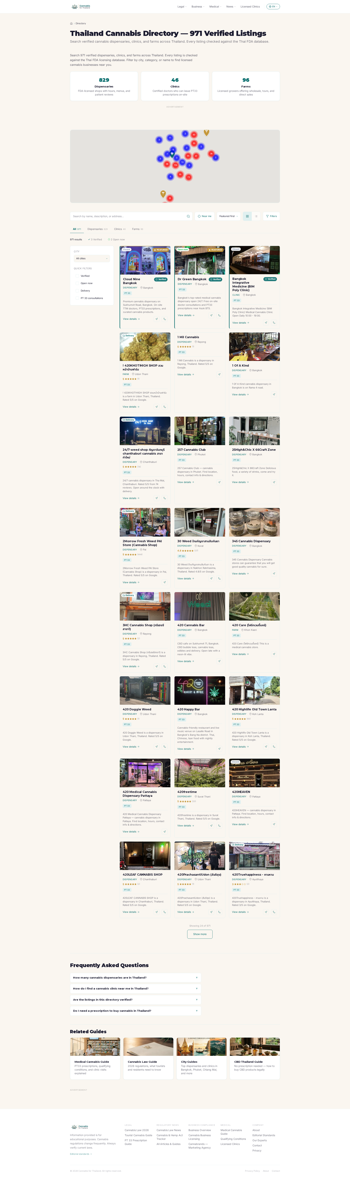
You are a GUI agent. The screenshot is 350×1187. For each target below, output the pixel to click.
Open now (87, 283)
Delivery (85, 290)
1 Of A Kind (240, 365)
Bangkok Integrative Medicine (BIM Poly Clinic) (243, 284)
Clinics (120, 228)
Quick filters (83, 268)
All (77, 228)
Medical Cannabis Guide (231, 1132)
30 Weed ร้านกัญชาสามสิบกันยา (198, 541)
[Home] (71, 23)
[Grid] (247, 216)
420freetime (187, 792)
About (256, 1130)
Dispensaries (98, 228)
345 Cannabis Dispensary (251, 541)
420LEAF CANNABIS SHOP (142, 874)
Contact (257, 1145)
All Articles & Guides (168, 1143)
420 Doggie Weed (137, 709)
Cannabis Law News (169, 1130)
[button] (163, 194)
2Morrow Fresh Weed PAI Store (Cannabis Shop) (142, 543)
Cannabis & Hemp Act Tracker (170, 1137)
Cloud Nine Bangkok (131, 281)
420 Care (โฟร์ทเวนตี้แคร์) (249, 625)
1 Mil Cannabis (188, 337)
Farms (137, 228)
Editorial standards (79, 1154)
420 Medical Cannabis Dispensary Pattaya (140, 793)
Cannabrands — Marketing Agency (199, 1145)
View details (130, 318)
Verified (85, 275)
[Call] (165, 319)
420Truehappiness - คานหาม (253, 874)
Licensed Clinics (250, 6)
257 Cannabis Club (191, 449)
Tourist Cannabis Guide (138, 1135)
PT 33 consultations (92, 298)
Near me (206, 216)
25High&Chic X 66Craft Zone (254, 449)
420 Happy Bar (188, 709)
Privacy (256, 1150)
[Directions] (157, 319)
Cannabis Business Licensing (199, 1137)
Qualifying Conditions (233, 1138)
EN (273, 6)
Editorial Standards (263, 1135)
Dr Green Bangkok (192, 279)
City (76, 251)
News (229, 6)
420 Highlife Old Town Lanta (254, 709)
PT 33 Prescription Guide (136, 1142)
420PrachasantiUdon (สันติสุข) (199, 874)
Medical (214, 6)
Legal (181, 6)
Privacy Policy (252, 1171)
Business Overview (199, 1130)
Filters (273, 216)
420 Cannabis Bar (190, 625)
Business (197, 6)
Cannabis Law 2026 (137, 1130)
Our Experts (259, 1140)
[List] (256, 216)
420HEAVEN (241, 792)
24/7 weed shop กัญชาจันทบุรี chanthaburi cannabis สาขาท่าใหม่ (144, 453)
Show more (200, 934)
